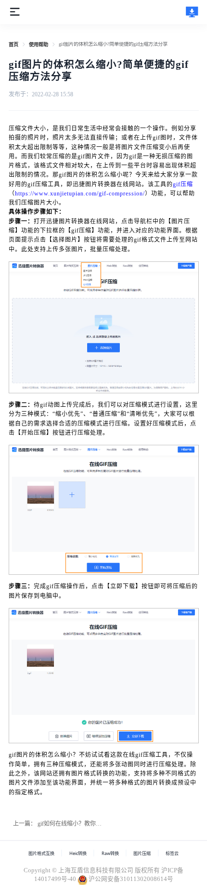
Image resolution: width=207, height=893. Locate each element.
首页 (13, 44)
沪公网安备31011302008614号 (131, 879)
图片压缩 (142, 853)
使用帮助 (38, 44)
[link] (13, 44)
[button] (15, 11)
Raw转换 (110, 853)
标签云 (172, 853)
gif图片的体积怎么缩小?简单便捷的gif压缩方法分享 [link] (113, 44)
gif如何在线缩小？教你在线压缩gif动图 (87, 823)
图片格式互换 (41, 853)
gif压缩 (183, 184)
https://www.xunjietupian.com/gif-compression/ (80, 193)
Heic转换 (78, 853)
